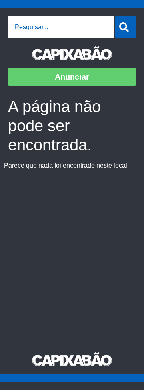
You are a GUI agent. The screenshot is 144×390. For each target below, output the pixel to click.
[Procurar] (125, 27)
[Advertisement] (72, 252)
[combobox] (61, 27)
